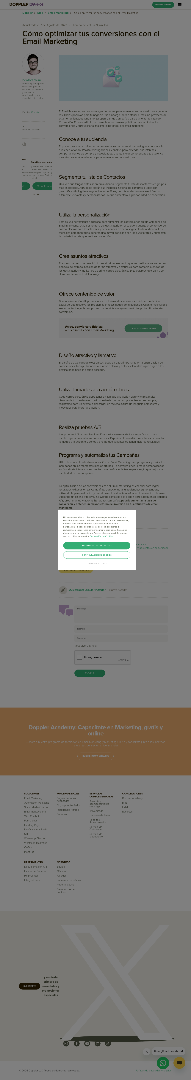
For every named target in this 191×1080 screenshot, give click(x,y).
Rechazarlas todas (97, 564)
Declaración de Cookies (101, 536)
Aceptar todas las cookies (97, 546)
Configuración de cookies (97, 555)
